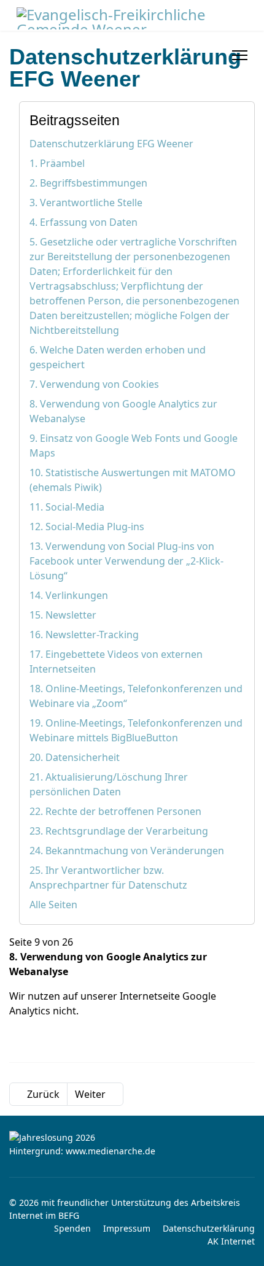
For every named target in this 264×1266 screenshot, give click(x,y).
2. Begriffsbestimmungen (88, 183)
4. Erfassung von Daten (83, 222)
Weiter (91, 1094)
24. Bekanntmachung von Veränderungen (126, 850)
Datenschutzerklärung (209, 1228)
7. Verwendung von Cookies (94, 384)
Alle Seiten (53, 904)
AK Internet (231, 1241)
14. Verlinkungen (68, 595)
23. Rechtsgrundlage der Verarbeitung (118, 831)
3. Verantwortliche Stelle (85, 202)
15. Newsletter (62, 615)
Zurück (42, 1094)
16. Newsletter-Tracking (84, 634)
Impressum (126, 1228)
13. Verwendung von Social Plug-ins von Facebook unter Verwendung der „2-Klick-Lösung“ (126, 560)
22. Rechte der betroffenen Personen (115, 811)
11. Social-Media (66, 507)
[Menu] (239, 55)
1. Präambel (57, 163)
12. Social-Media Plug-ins (86, 526)
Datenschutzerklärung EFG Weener (111, 143)
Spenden (72, 1228)
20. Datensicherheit (74, 757)
